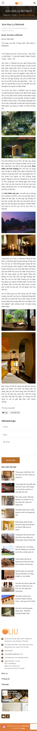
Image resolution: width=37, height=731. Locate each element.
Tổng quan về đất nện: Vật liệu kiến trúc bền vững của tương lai (25, 474)
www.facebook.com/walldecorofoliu (16, 657)
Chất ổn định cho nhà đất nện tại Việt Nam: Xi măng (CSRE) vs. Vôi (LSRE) (24, 573)
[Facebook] (8, 716)
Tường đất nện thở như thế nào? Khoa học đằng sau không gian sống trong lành (25, 537)
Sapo (23, 728)
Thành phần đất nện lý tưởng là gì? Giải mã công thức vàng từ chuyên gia (24, 561)
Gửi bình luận (10, 460)
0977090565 (9, 650)
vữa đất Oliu (15, 413)
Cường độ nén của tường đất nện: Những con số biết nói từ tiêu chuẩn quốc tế (25, 549)
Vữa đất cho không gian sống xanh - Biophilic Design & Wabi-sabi (23, 610)
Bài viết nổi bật (8, 467)
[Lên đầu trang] (30, 726)
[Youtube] (3, 716)
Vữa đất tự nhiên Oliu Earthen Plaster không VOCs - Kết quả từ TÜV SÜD (25, 598)
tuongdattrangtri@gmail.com (14, 654)
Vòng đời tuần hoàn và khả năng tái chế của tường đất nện (25, 512)
